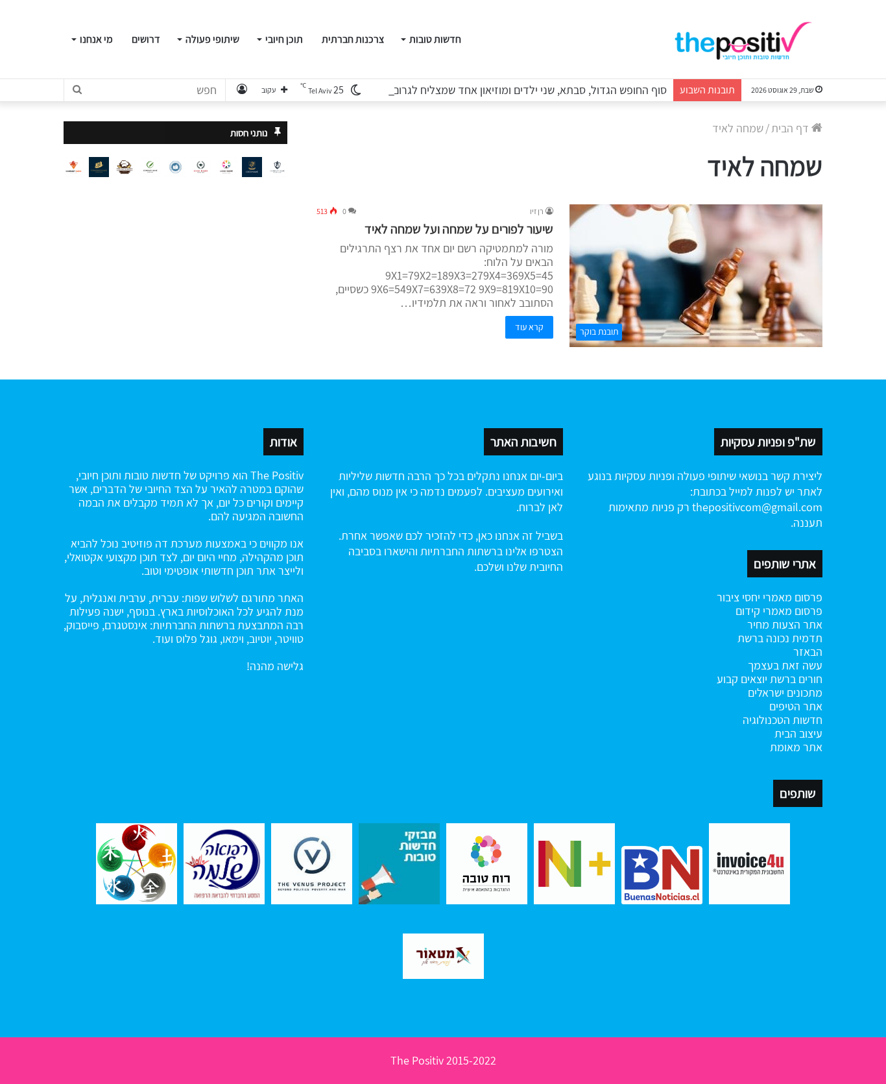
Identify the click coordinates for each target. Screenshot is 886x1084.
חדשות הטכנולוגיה (782, 719)
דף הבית (791, 128)
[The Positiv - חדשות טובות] (747, 40)
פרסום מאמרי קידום (779, 610)
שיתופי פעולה (212, 39)
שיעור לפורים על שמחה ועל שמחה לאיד (459, 229)
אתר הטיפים (795, 706)
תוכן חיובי (284, 39)
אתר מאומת (796, 747)
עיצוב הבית (798, 733)
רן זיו (537, 211)
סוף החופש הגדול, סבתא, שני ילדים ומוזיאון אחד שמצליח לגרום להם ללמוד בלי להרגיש (478, 89)
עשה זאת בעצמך (785, 665)
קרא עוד (529, 327)
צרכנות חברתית (353, 39)
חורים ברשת (794, 678)
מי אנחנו (96, 39)
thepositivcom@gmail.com (757, 507)
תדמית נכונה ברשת (779, 638)
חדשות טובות (435, 39)
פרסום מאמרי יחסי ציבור (769, 597)
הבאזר (807, 651)
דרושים (146, 39)
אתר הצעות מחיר (784, 624)
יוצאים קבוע (742, 678)
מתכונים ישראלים (785, 692)
